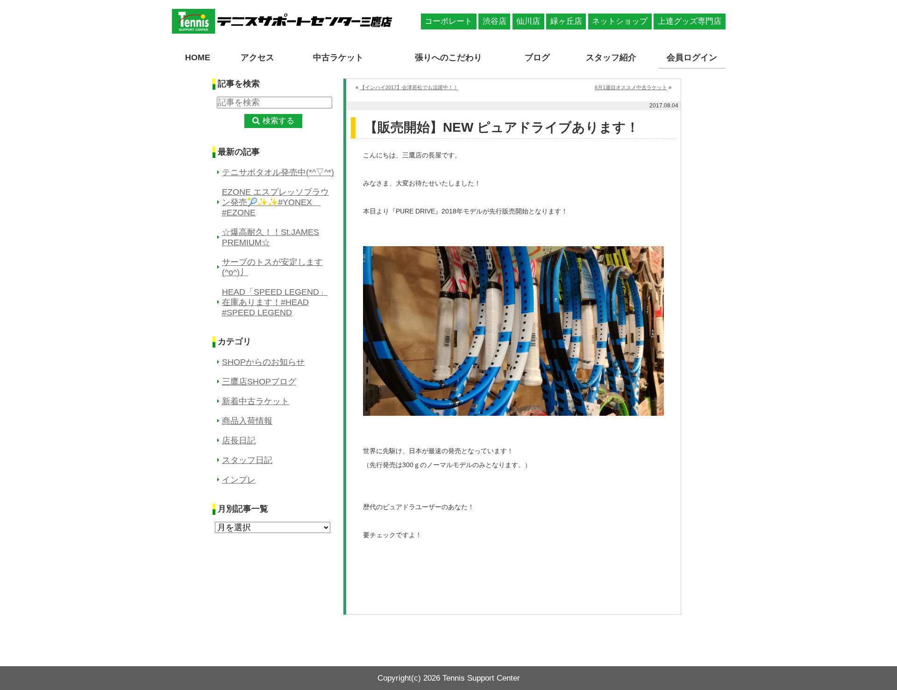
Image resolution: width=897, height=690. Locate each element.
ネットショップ (620, 21)
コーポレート (448, 21)
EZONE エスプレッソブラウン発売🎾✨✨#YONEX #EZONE (275, 202)
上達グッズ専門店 (689, 21)
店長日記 (239, 440)
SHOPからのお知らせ (263, 362)
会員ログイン (692, 57)
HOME (197, 57)
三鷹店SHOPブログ (259, 381)
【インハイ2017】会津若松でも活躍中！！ (409, 87)
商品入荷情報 (247, 421)
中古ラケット (338, 57)
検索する (278, 120)
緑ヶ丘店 (566, 21)
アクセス (257, 57)
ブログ (537, 57)
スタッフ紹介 (611, 57)
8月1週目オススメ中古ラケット (631, 87)
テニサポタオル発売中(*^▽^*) (278, 172)
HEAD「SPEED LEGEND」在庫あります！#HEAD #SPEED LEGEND (274, 302)
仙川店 (528, 21)
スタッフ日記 (247, 460)
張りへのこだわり (448, 57)
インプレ (239, 479)
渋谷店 (494, 21)
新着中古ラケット (255, 401)
